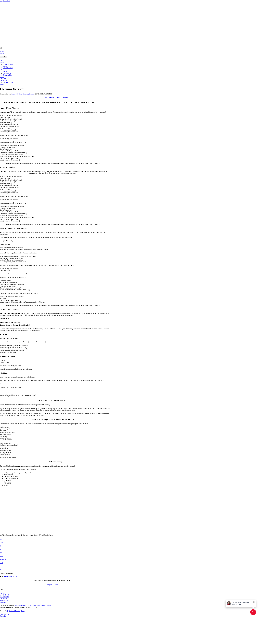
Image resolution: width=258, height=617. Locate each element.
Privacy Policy (46, 605)
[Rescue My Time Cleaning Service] (129, 46)
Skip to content (5, 1)
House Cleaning (48, 97)
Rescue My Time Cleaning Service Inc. (27, 605)
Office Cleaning (62, 97)
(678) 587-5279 (10, 576)
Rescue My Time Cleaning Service (22, 94)
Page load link (4, 614)
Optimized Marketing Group (16, 611)
